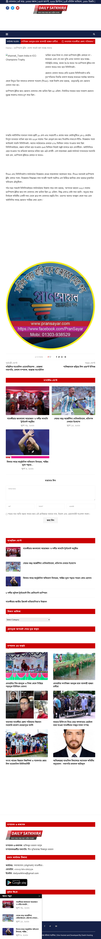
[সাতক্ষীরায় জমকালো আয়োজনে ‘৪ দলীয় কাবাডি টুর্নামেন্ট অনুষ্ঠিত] (27, 400)
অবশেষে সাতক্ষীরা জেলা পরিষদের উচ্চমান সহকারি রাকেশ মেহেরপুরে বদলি (23, 723)
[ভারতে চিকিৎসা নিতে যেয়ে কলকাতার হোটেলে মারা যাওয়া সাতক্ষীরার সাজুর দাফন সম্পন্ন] (74, 705)
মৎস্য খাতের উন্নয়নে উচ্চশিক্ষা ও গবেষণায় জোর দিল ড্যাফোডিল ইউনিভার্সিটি (26, 762)
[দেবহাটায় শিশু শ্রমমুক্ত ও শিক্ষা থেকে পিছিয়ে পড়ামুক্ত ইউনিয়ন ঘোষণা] (27, 666)
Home (9, 48)
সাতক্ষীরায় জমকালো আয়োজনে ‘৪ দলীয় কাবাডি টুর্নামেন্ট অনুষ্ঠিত (50, 548)
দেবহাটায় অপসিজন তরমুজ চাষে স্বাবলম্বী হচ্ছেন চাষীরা (73, 685)
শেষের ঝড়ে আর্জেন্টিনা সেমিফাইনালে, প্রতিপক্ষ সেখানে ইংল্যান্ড (49, 563)
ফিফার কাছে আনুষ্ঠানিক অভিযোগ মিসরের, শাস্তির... (27, 930)
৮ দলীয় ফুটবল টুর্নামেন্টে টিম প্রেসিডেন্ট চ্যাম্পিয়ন (26, 592)
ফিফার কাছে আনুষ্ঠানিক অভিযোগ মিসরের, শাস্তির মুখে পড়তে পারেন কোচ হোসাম (57, 578)
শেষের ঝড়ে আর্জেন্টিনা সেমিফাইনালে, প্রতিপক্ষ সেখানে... (27, 916)
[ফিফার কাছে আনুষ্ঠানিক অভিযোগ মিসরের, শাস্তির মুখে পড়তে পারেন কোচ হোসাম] (27, 443)
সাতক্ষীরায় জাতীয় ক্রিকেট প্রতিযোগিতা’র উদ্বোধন (26, 601)
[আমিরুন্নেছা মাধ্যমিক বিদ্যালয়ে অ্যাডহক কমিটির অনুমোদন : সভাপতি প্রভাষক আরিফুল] (74, 743)
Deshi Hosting (87, 935)
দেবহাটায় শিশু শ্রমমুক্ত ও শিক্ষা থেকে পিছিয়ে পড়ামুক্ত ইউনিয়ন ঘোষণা (24, 685)
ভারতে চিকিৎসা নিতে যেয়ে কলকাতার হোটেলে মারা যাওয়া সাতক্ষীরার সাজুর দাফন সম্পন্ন (72, 723)
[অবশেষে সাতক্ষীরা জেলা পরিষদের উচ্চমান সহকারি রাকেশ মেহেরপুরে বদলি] (27, 705)
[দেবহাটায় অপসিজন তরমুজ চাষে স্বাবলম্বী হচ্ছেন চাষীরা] (74, 666)
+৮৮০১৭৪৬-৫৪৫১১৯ (23, 869)
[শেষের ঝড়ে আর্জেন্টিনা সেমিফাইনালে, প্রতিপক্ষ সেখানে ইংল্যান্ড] (73, 400)
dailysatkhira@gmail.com (26, 873)
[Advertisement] (50, 23)
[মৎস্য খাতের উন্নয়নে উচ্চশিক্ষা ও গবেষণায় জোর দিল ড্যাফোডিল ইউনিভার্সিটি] (27, 743)
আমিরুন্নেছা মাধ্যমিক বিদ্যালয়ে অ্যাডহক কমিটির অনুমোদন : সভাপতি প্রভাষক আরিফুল (73, 762)
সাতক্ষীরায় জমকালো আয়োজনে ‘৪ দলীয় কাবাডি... (27, 903)
